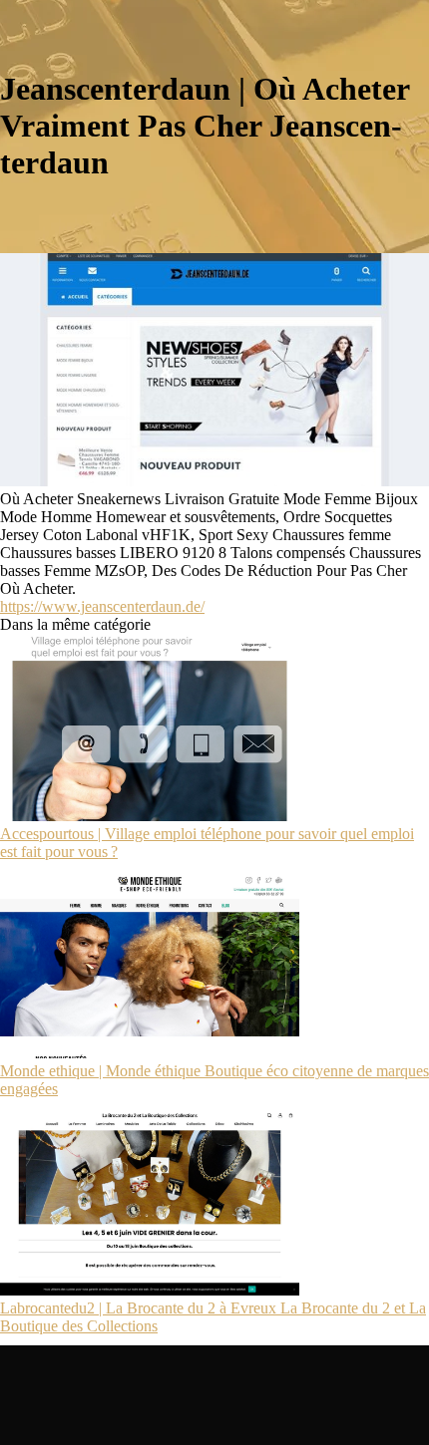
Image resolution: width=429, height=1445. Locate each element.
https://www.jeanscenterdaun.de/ (102, 606)
